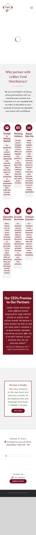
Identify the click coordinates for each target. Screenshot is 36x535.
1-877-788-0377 (19, 477)
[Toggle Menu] (31, 8)
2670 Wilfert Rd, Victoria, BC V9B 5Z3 (19, 442)
